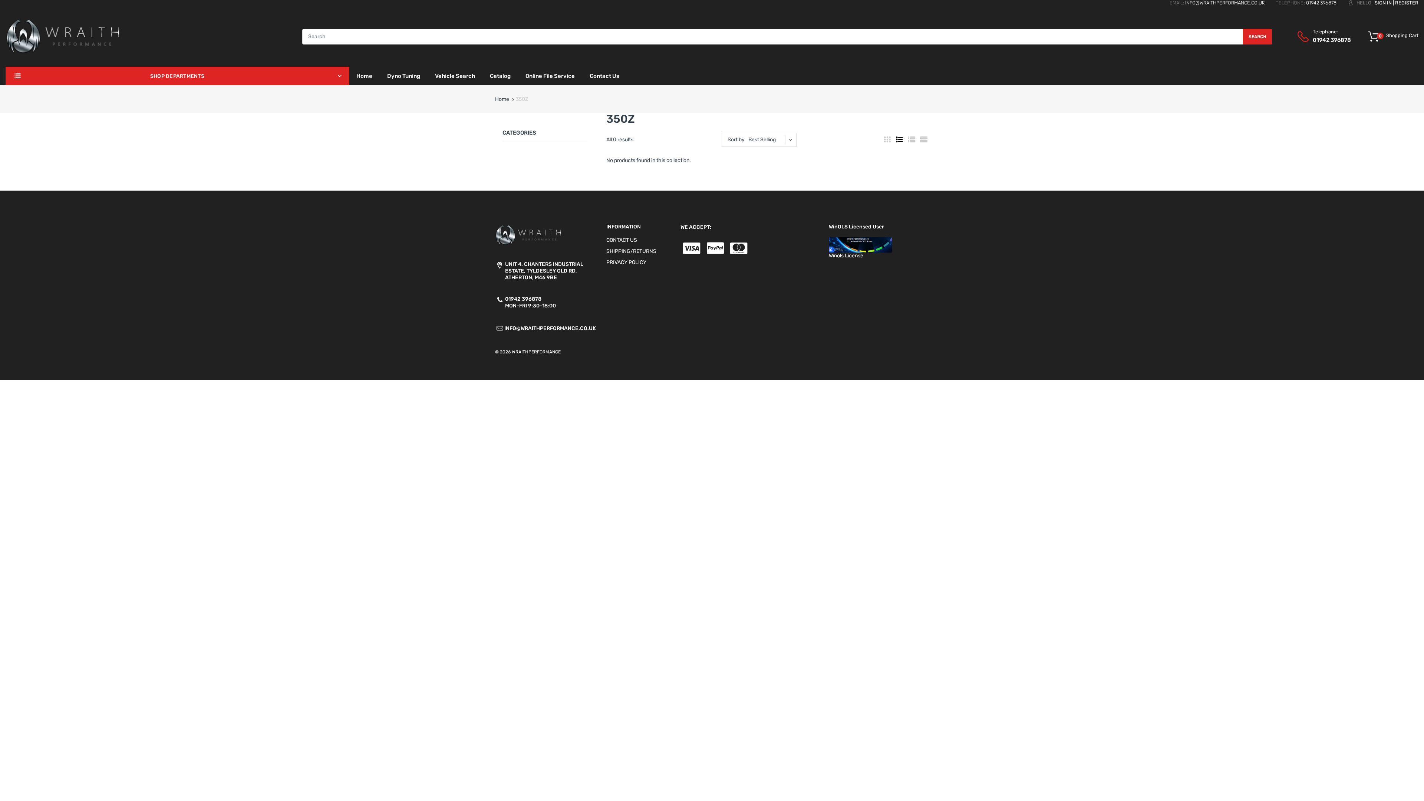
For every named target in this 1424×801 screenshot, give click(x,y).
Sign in (1383, 3)
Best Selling (762, 139)
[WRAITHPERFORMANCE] (63, 36)
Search (1257, 36)
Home (502, 99)
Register (1406, 3)
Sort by (736, 139)
